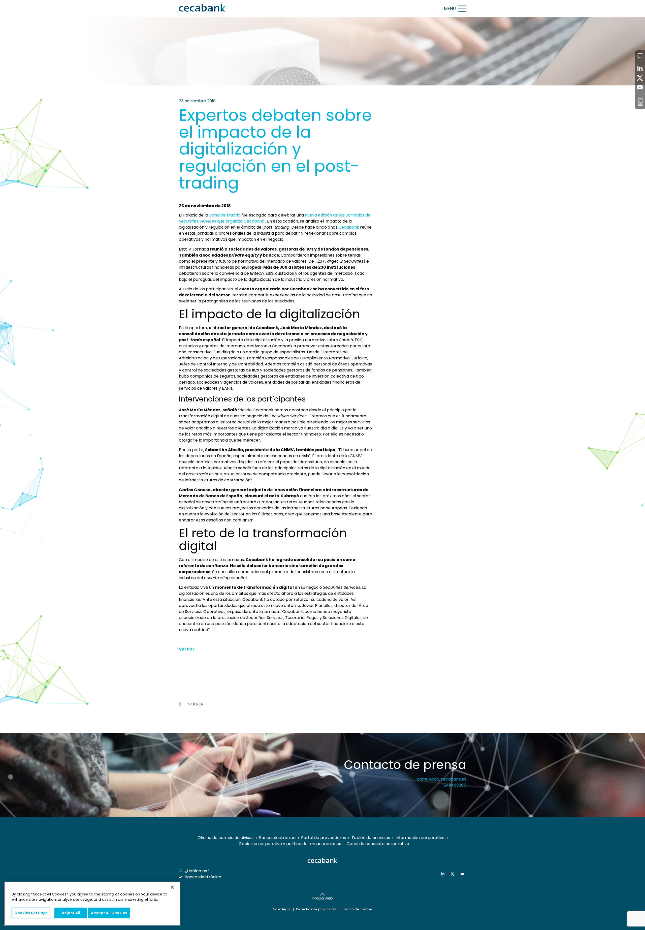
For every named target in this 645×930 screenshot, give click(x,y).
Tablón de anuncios (370, 838)
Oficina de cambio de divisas (225, 838)
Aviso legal (282, 909)
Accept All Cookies (109, 912)
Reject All (71, 912)
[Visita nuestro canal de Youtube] (463, 874)
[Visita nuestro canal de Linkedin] (444, 874)
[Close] (172, 887)
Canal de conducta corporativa (378, 844)
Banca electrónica (277, 838)
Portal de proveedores (323, 838)
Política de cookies (357, 909)
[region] (92, 904)
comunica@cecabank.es (441, 779)
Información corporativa (420, 838)
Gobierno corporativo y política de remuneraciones (290, 844)
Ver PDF (187, 649)
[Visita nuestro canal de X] (454, 874)
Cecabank (348, 227)
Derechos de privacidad (316, 909)
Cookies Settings (31, 912)
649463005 (454, 785)
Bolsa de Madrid (224, 215)
